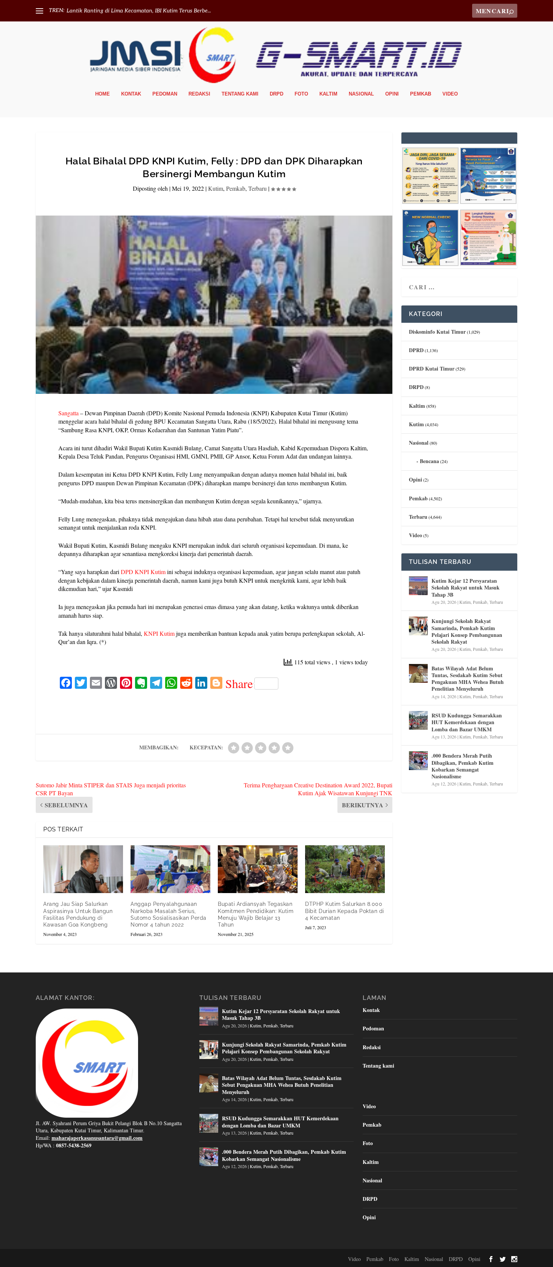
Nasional (361, 94)
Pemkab (420, 94)
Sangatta (68, 413)
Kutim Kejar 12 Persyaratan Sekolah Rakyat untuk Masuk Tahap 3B (465, 587)
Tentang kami (240, 94)
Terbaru (257, 188)
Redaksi (199, 94)
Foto (301, 94)
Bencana (429, 461)
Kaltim (328, 94)
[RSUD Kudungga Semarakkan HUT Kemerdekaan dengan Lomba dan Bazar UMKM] (418, 720)
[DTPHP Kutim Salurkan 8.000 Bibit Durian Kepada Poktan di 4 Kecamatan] (345, 869)
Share (239, 684)
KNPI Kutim (159, 633)
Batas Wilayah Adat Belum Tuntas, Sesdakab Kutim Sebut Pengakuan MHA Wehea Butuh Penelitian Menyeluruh (467, 678)
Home (102, 94)
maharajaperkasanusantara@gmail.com (97, 1138)
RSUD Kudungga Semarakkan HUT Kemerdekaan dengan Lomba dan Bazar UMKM (466, 722)
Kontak (131, 94)
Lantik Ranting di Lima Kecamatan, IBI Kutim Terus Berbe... (139, 11)
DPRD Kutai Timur (431, 368)
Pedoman (164, 94)
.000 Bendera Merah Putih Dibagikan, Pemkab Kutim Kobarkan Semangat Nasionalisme (462, 766)
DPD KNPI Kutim (143, 572)
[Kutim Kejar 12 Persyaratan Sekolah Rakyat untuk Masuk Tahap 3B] (418, 585)
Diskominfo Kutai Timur (437, 332)
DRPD (276, 94)
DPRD (416, 350)
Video (450, 94)
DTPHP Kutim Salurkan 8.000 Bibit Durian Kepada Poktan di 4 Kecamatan (344, 911)
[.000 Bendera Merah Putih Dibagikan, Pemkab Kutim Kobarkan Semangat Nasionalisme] (418, 760)
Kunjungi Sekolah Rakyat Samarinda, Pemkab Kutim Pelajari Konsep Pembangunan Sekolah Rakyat (466, 631)
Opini (392, 94)
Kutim (215, 188)
